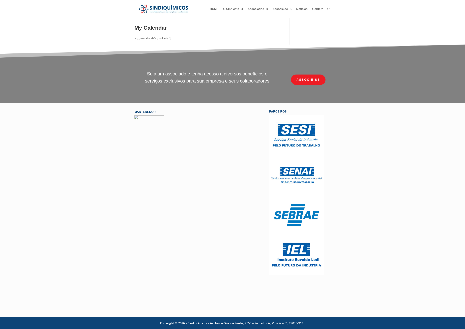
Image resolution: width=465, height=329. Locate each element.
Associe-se (280, 9)
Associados (256, 9)
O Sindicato (231, 9)
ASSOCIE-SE (308, 79)
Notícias (302, 9)
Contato (317, 9)
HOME (214, 9)
